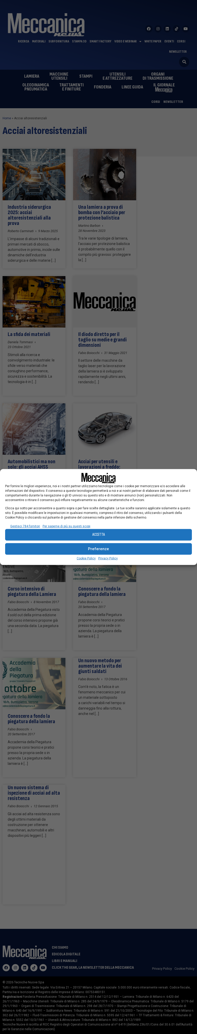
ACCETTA (98, 534)
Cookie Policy (86, 558)
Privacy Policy (108, 558)
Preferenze (98, 549)
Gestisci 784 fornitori (25, 526)
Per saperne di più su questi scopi (66, 526)
